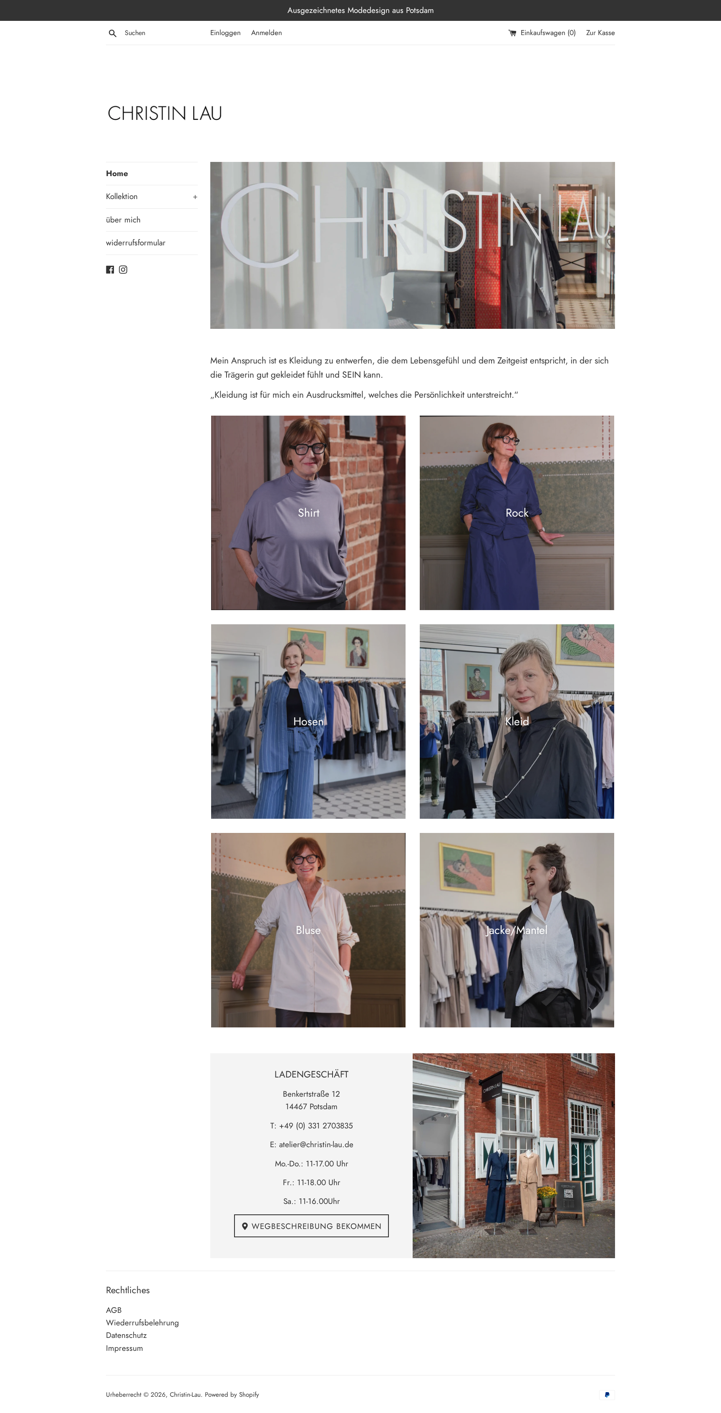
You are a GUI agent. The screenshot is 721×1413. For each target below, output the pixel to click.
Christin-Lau (185, 1394)
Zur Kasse (600, 33)
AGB (114, 1310)
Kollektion (152, 196)
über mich (123, 219)
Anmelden (266, 33)
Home (117, 173)
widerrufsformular (136, 242)
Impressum (124, 1348)
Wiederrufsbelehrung (142, 1322)
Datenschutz (126, 1335)
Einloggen (225, 33)
